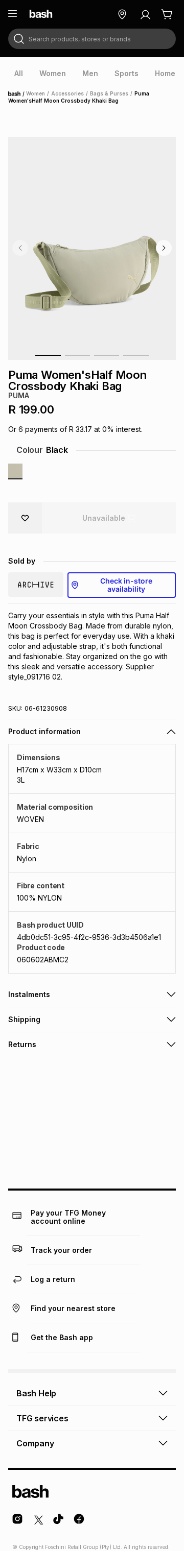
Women (35, 93)
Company (35, 1443)
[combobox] (92, 39)
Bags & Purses (109, 93)
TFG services (42, 1418)
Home (17, 93)
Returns (22, 1044)
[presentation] (18, 73)
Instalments (29, 994)
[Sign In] (145, 14)
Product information (44, 731)
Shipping (24, 1019)
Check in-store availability (126, 584)
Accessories (67, 93)
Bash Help (36, 1393)
